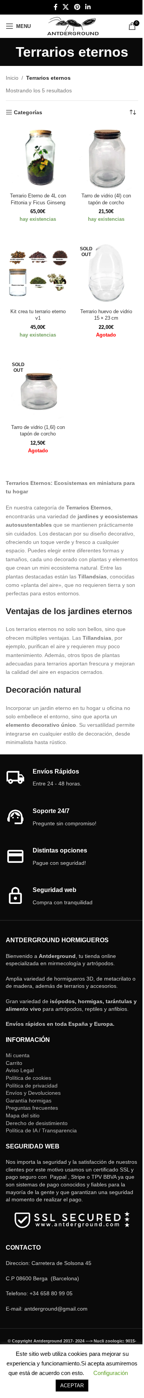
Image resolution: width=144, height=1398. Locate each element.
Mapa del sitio (23, 1115)
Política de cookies (28, 1078)
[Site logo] (72, 26)
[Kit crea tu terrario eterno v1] (38, 273)
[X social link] (65, 7)
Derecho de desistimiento (37, 1123)
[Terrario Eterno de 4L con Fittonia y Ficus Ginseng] (38, 158)
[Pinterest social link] (77, 7)
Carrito (14, 1063)
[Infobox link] (72, 778)
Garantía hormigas (28, 1100)
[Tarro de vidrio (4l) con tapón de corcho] (106, 158)
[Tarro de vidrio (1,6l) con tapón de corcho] (38, 389)
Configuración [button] (110, 1373)
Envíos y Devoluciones (33, 1093)
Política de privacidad (32, 1086)
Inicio (12, 78)
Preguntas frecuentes (32, 1108)
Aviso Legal (20, 1070)
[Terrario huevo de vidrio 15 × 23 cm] (106, 273)
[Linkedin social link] (88, 7)
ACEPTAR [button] (72, 1385)
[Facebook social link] (55, 7)
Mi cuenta (18, 1055)
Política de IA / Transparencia (41, 1130)
